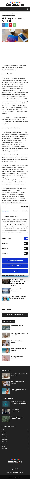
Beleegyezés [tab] (5, 211)
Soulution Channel (18, 472)
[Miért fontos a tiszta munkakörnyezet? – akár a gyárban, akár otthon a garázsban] (6, 281)
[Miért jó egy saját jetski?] (6, 327)
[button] (2, 9)
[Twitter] (6, 25)
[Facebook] (3, 25)
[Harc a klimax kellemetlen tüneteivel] (6, 343)
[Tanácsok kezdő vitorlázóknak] (6, 291)
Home (3, 13)
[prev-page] (3, 304)
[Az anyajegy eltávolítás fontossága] (6, 358)
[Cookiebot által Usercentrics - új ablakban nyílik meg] (21, 207)
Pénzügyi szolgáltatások (15, 13)
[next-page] (5, 304)
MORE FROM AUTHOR (20, 275)
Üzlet (7, 13)
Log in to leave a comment (15, 314)
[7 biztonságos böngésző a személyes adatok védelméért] (6, 404)
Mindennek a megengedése (15, 260)
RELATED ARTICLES (8, 275)
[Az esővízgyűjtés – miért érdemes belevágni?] (6, 419)
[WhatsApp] (14, 25)
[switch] (26, 243)
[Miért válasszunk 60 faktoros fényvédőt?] (6, 350)
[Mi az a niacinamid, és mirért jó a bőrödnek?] (6, 335)
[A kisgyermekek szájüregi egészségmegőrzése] (6, 298)
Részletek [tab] (15, 211)
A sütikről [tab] (24, 211)
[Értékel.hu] (15, 3)
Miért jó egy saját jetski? (17, 325)
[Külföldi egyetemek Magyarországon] (6, 411)
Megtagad (15, 271)
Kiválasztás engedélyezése (15, 265)
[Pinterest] (10, 25)
